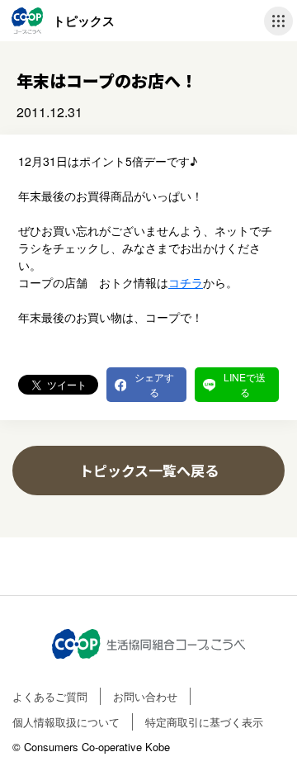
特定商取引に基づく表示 (204, 722)
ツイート (67, 384)
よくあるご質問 (49, 696)
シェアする (154, 384)
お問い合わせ (145, 696)
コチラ (185, 282)
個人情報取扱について (66, 722)
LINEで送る (245, 384)
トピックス (84, 21)
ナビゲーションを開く (278, 21)
